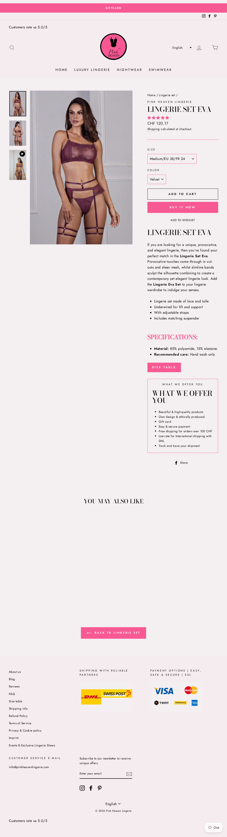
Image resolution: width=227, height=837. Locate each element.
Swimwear (160, 69)
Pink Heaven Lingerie (169, 102)
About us (15, 672)
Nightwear (129, 69)
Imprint (14, 738)
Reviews (14, 686)
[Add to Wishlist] (12, 519)
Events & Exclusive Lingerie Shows (32, 745)
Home (61, 69)
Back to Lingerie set (116, 633)
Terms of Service (20, 723)
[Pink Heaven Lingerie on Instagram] (82, 788)
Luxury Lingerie (92, 69)
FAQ (12, 694)
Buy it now (183, 207)
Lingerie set (167, 95)
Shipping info (18, 708)
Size (151, 150)
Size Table (164, 367)
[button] (181, 47)
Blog (12, 679)
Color (153, 170)
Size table (15, 701)
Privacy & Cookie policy (25, 730)
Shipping (153, 129)
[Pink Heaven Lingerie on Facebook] (91, 788)
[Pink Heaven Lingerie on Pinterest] (99, 788)
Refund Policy (18, 716)
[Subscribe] (129, 774)
